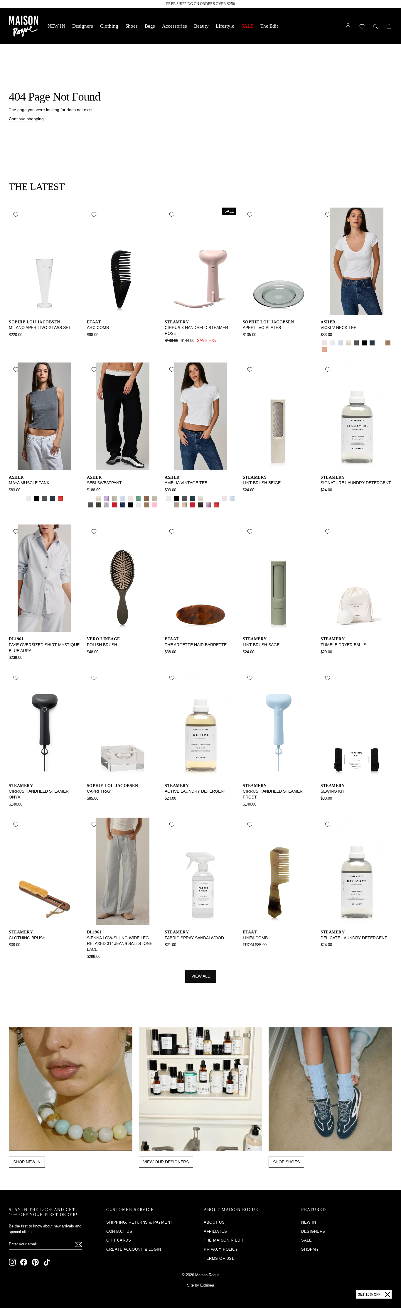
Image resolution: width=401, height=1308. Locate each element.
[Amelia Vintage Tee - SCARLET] (216, 505)
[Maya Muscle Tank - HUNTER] (20, 498)
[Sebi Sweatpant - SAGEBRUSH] (114, 498)
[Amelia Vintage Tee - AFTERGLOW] (184, 505)
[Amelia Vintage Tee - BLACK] (176, 498)
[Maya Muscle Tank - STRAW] (13, 498)
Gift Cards (118, 1240)
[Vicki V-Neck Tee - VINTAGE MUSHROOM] (388, 343)
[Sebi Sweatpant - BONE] (99, 498)
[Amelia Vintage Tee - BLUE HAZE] (168, 505)
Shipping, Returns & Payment (139, 1222)
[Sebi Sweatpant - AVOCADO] (138, 498)
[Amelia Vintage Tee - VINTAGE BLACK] (184, 498)
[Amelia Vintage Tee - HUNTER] (208, 498)
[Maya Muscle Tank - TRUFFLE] (68, 498)
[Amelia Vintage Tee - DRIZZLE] (176, 505)
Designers (82, 26)
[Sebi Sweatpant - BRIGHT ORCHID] (106, 498)
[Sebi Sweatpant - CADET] (122, 505)
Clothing (109, 26)
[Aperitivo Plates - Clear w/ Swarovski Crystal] (254, 343)
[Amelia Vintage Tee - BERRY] (208, 505)
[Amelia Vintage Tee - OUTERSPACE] (192, 498)
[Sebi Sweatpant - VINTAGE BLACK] (91, 505)
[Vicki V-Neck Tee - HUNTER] (380, 343)
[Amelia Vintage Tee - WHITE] (168, 498)
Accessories (174, 26)
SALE (247, 26)
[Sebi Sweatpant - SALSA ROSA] (130, 498)
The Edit (269, 26)
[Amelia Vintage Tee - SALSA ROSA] (224, 498)
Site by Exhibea (200, 1285)
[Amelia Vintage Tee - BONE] (200, 498)
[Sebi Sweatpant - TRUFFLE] (99, 511)
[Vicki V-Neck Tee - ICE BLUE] (340, 343)
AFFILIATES (215, 1231)
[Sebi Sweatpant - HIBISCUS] (114, 505)
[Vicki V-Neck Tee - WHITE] (332, 343)
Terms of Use (219, 1258)
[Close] (387, 1294)
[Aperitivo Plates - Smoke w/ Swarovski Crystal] (247, 343)
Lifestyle (225, 26)
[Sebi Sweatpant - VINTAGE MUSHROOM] (146, 505)
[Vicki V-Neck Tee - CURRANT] (332, 350)
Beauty (201, 26)
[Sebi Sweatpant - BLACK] (130, 505)
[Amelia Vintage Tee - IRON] (200, 505)
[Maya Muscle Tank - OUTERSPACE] (52, 498)
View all (200, 976)
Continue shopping (26, 118)
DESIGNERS (313, 1231)
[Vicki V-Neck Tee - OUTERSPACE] (372, 343)
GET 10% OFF (369, 1294)
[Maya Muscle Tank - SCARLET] (60, 498)
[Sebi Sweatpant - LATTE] (146, 498)
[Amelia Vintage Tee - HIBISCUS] (192, 505)
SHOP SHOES (286, 1162)
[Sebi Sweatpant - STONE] (154, 498)
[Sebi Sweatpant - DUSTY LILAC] (106, 505)
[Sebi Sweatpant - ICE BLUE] (122, 498)
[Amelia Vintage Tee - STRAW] (216, 498)
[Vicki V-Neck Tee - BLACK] (364, 343)
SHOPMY (310, 1249)
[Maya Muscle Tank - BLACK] (36, 498)
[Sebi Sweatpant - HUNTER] (91, 498)
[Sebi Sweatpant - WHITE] (138, 505)
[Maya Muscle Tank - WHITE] (28, 498)
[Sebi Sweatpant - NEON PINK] (154, 505)
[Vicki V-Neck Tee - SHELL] (324, 350)
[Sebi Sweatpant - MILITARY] (99, 505)
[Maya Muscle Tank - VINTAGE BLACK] (44, 498)
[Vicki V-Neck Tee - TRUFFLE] (340, 350)
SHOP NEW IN (27, 1162)
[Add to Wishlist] (16, 215)
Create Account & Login (133, 1249)
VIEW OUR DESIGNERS (166, 1162)
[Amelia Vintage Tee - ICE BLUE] (232, 498)
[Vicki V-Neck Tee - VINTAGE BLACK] (356, 343)
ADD (44, 308)
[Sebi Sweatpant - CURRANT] (91, 511)
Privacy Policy (221, 1249)
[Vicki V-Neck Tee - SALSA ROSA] (324, 343)
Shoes (131, 26)
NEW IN (56, 26)
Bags (150, 26)
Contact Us (119, 1231)
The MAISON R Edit (224, 1240)
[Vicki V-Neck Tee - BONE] (348, 343)
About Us (214, 1222)
